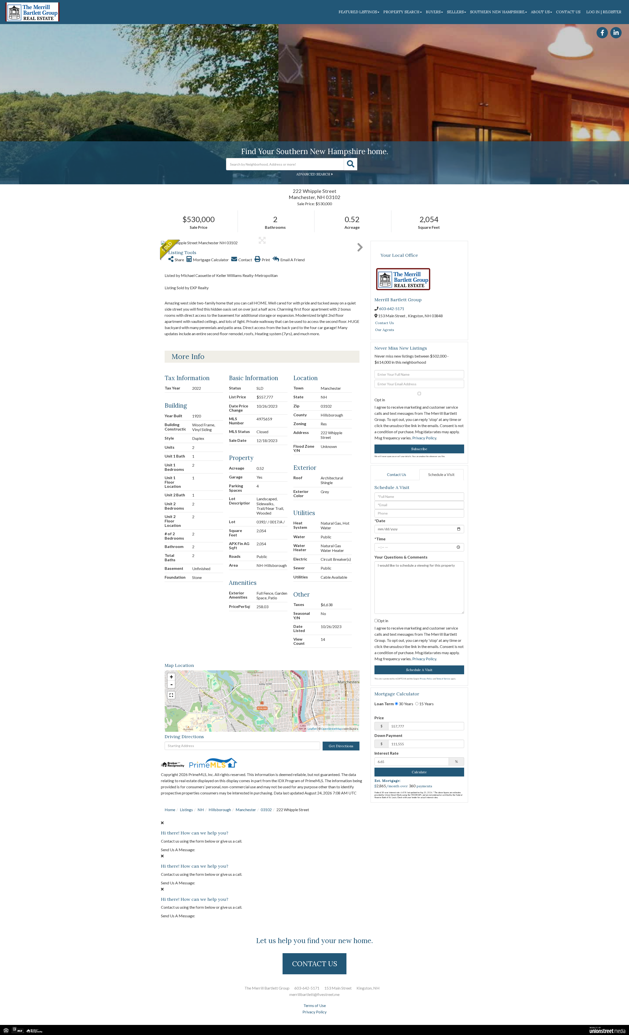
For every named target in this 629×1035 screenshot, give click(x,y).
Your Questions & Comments (401, 557)
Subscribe (419, 449)
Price (379, 717)
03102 (266, 809)
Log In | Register (603, 12)
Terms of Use (314, 1005)
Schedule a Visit (441, 474)
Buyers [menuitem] (433, 12)
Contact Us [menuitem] (568, 12)
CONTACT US (314, 963)
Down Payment (388, 735)
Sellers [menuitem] (455, 12)
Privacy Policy (424, 437)
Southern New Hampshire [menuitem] (497, 12)
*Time (380, 538)
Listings (186, 809)
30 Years (405, 703)
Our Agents (384, 330)
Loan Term (384, 703)
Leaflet (312, 728)
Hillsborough (220, 809)
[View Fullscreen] (171, 695)
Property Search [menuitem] (401, 12)
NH (201, 809)
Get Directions (341, 746)
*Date (379, 520)
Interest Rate (386, 753)
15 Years (426, 703)
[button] (350, 164)
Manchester (246, 809)
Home (170, 809)
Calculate (419, 772)
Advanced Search (313, 174)
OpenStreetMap (331, 728)
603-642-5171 (391, 308)
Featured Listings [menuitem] (358, 12)
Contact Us (384, 323)
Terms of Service (443, 678)
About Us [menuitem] (540, 12)
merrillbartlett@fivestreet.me (314, 994)
